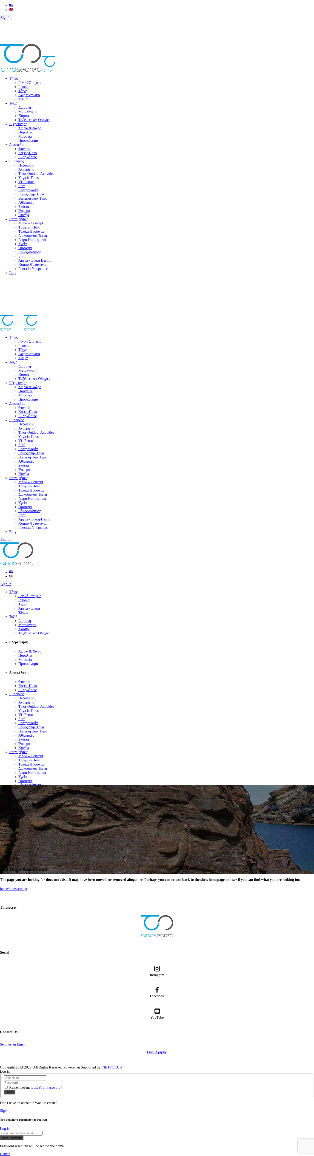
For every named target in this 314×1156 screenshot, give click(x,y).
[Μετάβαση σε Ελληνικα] (11, 6)
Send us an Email (12, 1044)
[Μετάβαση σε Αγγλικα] (11, 10)
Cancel (5, 1154)
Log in (5, 1129)
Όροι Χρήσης (157, 1052)
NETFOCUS (112, 1067)
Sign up (5, 1111)
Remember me (19, 1087)
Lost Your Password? (46, 1087)
